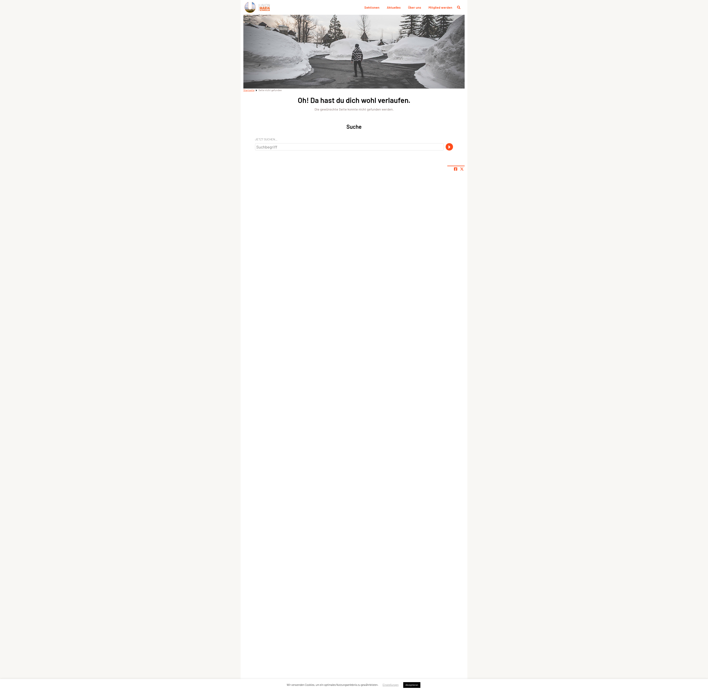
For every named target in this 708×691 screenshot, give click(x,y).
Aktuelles (394, 7)
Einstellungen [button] (391, 684)
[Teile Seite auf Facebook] (455, 169)
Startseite (248, 90)
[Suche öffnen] (459, 7)
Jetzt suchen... (266, 139)
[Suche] (449, 147)
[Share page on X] (462, 169)
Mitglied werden (440, 7)
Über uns (414, 7)
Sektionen (371, 7)
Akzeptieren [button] (411, 684)
